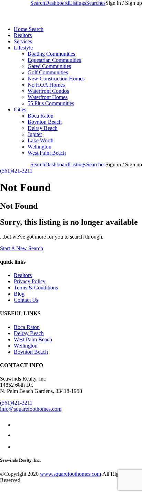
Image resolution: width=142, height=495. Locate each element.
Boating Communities (51, 54)
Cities (20, 109)
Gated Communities (49, 66)
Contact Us (26, 300)
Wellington (39, 147)
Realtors (23, 35)
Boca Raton (40, 116)
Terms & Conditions (36, 287)
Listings (77, 3)
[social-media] (16, 425)
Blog (19, 294)
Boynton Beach (45, 122)
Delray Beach (43, 128)
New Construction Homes (56, 78)
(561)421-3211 (16, 171)
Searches (95, 3)
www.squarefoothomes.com (70, 474)
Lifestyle (23, 48)
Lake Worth (40, 140)
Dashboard (57, 3)
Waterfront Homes (48, 97)
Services (23, 41)
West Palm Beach (47, 153)
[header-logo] (45, 17)
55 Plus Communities (51, 103)
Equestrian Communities (54, 60)
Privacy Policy (29, 281)
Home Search (28, 29)
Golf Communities (48, 72)
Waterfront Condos (48, 91)
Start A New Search (21, 248)
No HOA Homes (46, 85)
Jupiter (35, 134)
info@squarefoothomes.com (30, 409)
